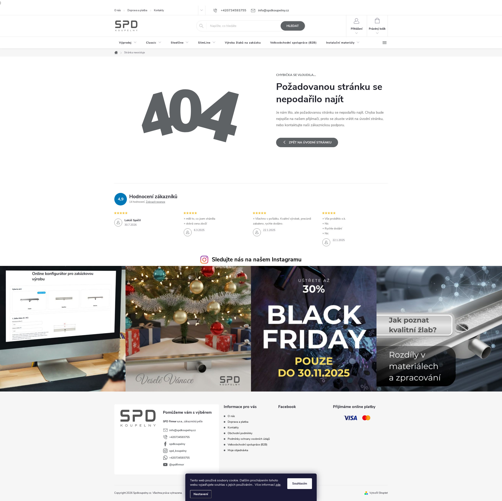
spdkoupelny (177, 444)
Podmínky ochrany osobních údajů (249, 439)
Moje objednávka (238, 450)
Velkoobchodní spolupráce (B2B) (247, 444)
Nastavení (201, 494)
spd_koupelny (177, 451)
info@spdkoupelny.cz (182, 430)
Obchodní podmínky (240, 433)
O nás (117, 10)
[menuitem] (127, 43)
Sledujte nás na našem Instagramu (257, 259)
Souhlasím (299, 483)
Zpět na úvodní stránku (310, 142)
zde (278, 485)
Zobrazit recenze (155, 202)
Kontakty (159, 10)
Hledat (292, 26)
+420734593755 (179, 437)
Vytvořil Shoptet (378, 493)
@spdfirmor (176, 464)
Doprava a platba (137, 10)
